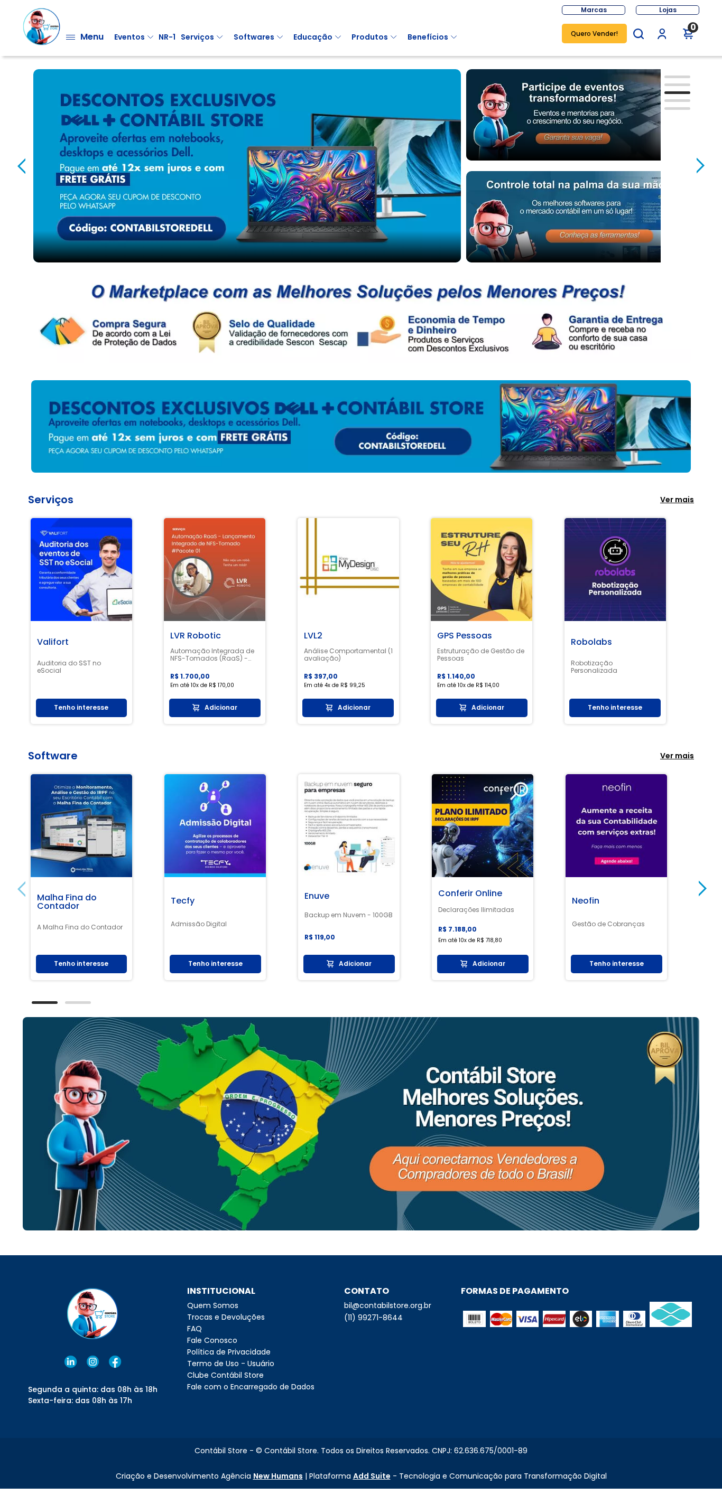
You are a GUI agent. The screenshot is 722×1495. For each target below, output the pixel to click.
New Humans (278, 1476)
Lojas (668, 9)
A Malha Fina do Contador (80, 927)
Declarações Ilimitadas (476, 910)
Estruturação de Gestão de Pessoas (480, 654)
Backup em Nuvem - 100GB (348, 915)
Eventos (129, 37)
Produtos (369, 37)
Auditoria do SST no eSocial (69, 667)
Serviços (197, 37)
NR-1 (167, 37)
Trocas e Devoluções (226, 1317)
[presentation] (21, 166)
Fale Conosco (212, 1340)
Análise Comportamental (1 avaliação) (348, 654)
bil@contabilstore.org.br (387, 1305)
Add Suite (372, 1476)
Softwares (254, 37)
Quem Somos (212, 1305)
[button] (638, 33)
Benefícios (428, 37)
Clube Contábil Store (225, 1375)
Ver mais (677, 499)
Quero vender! (594, 33)
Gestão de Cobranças (608, 924)
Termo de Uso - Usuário (230, 1363)
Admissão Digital (199, 924)
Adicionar (221, 707)
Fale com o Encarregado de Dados (250, 1386)
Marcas (594, 9)
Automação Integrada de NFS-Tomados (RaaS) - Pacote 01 (212, 654)
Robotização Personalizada (594, 667)
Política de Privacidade (229, 1352)
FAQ (194, 1328)
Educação (312, 37)
